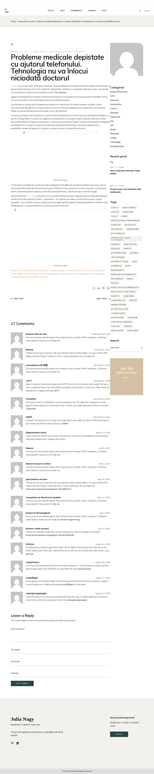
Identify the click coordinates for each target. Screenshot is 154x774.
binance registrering (70, 519)
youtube (133, 330)
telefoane (117, 317)
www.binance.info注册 (37, 365)
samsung (129, 296)
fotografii (118, 233)
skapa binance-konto (36, 432)
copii (114, 216)
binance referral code (36, 334)
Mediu (113, 129)
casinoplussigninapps (36, 593)
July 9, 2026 (105, 513)
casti (114, 207)
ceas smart (129, 207)
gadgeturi (130, 244)
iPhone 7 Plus (119, 261)
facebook (117, 229)
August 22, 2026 (102, 562)
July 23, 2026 (104, 528)
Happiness (115, 117)
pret (130, 279)
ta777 (29, 380)
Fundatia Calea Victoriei (121, 239)
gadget (115, 244)
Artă (112, 96)
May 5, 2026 (104, 464)
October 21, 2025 (102, 349)
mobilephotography (123, 274)
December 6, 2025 (102, 381)
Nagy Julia (39, 51)
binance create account (37, 528)
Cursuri (113, 108)
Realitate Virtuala (123, 292)
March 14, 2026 (103, 432)
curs (125, 216)
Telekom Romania (121, 322)
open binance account (36, 479)
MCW (128, 266)
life (134, 261)
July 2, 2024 (117, 167)
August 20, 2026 (102, 544)
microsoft (118, 270)
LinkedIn (116, 266)
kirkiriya (30, 544)
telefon (133, 317)
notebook (117, 279)
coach (115, 212)
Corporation (116, 104)
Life (111, 121)
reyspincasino (32, 562)
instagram (117, 257)
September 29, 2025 (101, 334)
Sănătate (80, 51)
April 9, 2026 (104, 448)
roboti (115, 296)
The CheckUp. (60, 92)
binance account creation (38, 463)
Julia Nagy (72, 771)
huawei (134, 253)
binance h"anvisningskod (38, 513)
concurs (128, 212)
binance (29, 349)
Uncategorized (117, 146)
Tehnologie (115, 142)
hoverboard (118, 253)
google (115, 248)
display (116, 225)
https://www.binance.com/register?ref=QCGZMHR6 (50, 535)
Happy (127, 248)
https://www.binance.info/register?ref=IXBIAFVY (49, 489)
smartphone (118, 305)
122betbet (31, 398)
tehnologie (118, 313)
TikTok (115, 326)
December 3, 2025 (102, 365)
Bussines (114, 100)
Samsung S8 (118, 300)
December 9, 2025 (102, 417)
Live (112, 125)
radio (115, 283)
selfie (133, 300)
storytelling (119, 309)
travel (128, 326)
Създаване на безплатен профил (43, 497)
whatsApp (117, 330)
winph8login (32, 577)
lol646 (29, 417)
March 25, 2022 (20, 51)
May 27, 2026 (104, 497)
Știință (113, 138)
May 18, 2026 (104, 479)
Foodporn (133, 229)
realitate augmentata (125, 287)
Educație (114, 112)
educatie (130, 225)
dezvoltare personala (125, 220)
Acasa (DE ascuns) (26, 21)
